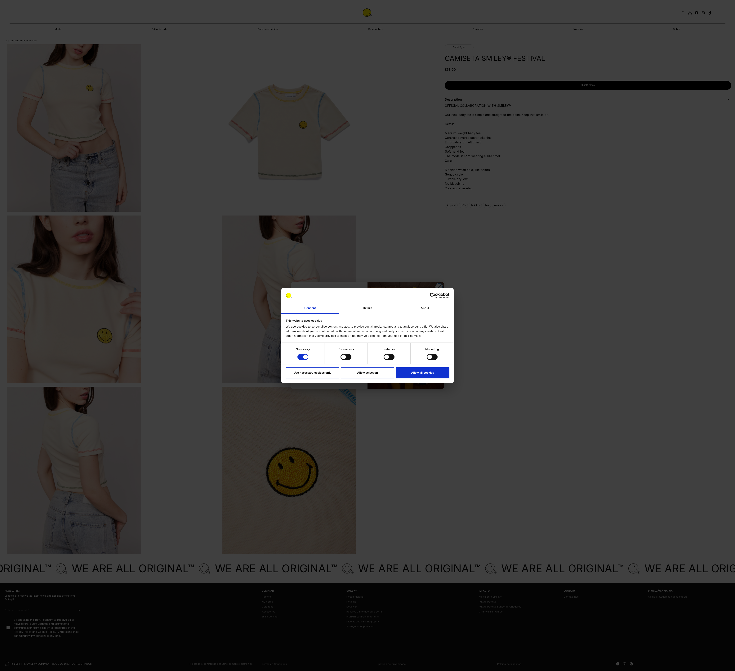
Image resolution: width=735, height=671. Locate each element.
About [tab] (425, 308)
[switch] (346, 357)
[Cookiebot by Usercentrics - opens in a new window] (432, 295)
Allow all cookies (422, 372)
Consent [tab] (310, 308)
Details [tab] (367, 308)
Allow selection (367, 372)
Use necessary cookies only (312, 372)
